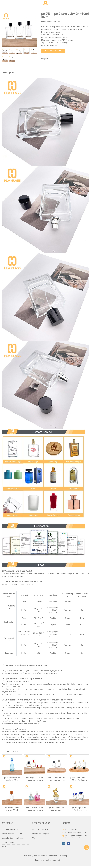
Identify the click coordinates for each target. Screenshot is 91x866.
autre (4, 846)
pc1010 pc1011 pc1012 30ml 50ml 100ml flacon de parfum (79, 779)
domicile (27, 856)
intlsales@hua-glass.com (75, 832)
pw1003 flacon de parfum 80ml (56, 809)
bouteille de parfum (10, 829)
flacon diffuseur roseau (12, 833)
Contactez (52, 856)
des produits (39, 856)
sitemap (63, 856)
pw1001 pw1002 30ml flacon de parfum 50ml (34, 809)
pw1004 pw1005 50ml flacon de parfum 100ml (79, 809)
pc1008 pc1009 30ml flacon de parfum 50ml (56, 779)
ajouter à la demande (53, 51)
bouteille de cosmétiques (13, 838)
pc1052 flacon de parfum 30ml (12, 809)
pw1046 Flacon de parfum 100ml (12, 779)
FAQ (34, 838)
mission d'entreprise (40, 833)
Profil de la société (40, 829)
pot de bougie (8, 842)
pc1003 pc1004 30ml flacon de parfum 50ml (34, 779)
